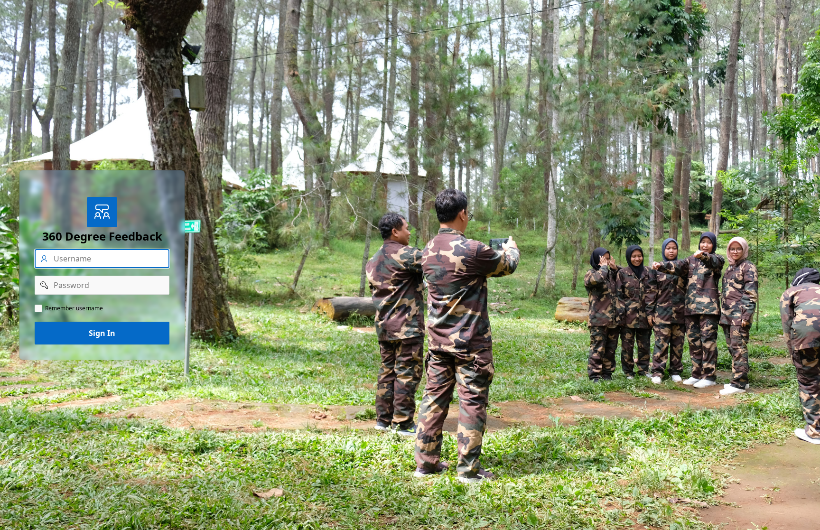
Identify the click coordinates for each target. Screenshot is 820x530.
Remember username (74, 308)
